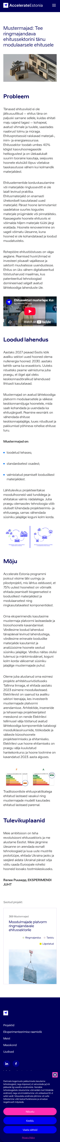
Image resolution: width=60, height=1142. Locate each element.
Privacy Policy (28, 1137)
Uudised (8, 1051)
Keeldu (30, 1120)
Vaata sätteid (30, 1129)
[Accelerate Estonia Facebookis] (16, 1063)
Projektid (8, 1025)
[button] (55, 1074)
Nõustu (30, 1111)
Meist (6, 1038)
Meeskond (10, 1045)
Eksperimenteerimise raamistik (22, 1031)
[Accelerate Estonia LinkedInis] (6, 1063)
